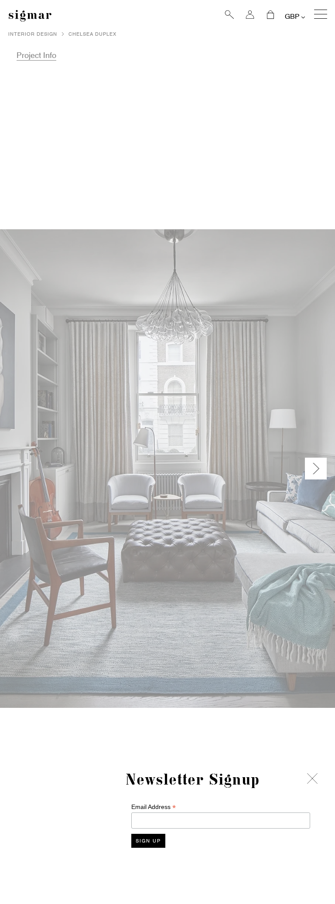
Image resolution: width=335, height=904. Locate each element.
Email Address (153, 807)
